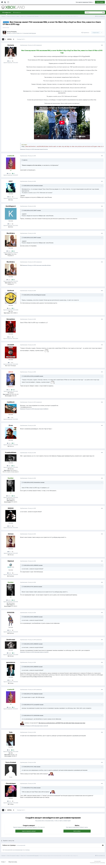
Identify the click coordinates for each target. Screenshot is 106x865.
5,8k (9, 465)
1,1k (10, 224)
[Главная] (2, 2)
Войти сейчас (77, 831)
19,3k (9, 653)
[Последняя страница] (13, 39)
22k (9, 389)
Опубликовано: (28, 45)
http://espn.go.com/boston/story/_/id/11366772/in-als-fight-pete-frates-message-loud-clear (61, 723)
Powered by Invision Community (97, 862)
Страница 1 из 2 (20, 39)
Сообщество (7, 12)
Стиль (3, 862)
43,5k (8, 496)
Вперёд (9, 39)
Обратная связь (12, 862)
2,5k (9, 801)
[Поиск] (103, 12)
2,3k (9, 573)
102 (10, 551)
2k (9, 417)
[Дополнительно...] (102, 45)
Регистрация (100, 2)
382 (10, 337)
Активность (18, 12)
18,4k (9, 173)
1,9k (10, 61)
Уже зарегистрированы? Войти (84, 2)
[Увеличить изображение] (47, 350)
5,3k (9, 308)
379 (10, 526)
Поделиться (85, 32)
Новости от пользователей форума (26, 33)
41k (9, 750)
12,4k (9, 251)
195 (10, 680)
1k (9, 362)
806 (10, 196)
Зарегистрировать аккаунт (29, 831)
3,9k (9, 443)
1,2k (10, 630)
